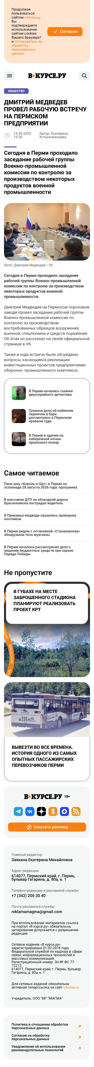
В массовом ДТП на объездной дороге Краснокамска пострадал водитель (36, 501)
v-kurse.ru (32, 18)
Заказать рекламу (51, 827)
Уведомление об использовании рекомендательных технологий (38, 1048)
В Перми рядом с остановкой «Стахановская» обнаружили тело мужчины (42, 533)
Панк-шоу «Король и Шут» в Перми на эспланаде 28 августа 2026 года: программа (40, 485)
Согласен (68, 31)
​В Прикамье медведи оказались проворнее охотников (40, 517)
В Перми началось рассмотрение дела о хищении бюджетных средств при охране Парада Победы (38, 550)
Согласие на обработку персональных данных (31, 1037)
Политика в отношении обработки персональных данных (40, 1026)
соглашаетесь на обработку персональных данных (27, 48)
